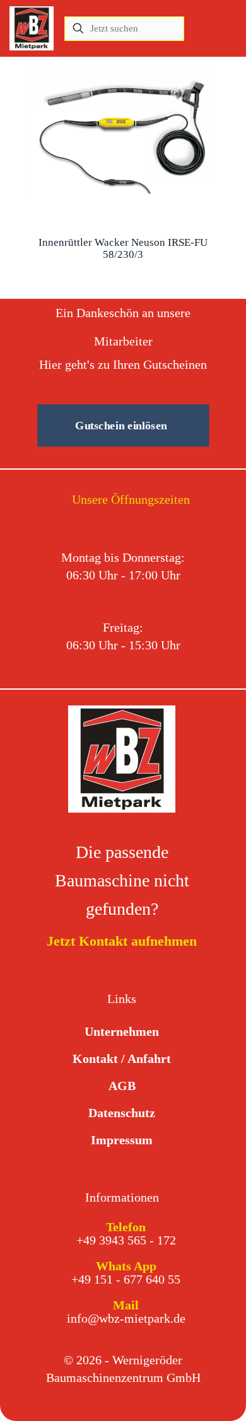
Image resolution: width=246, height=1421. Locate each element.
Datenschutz (121, 1113)
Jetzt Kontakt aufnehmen (122, 941)
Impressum (122, 1140)
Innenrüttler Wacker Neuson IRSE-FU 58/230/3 (123, 248)
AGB (122, 1086)
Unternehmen (122, 1031)
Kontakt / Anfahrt (122, 1058)
